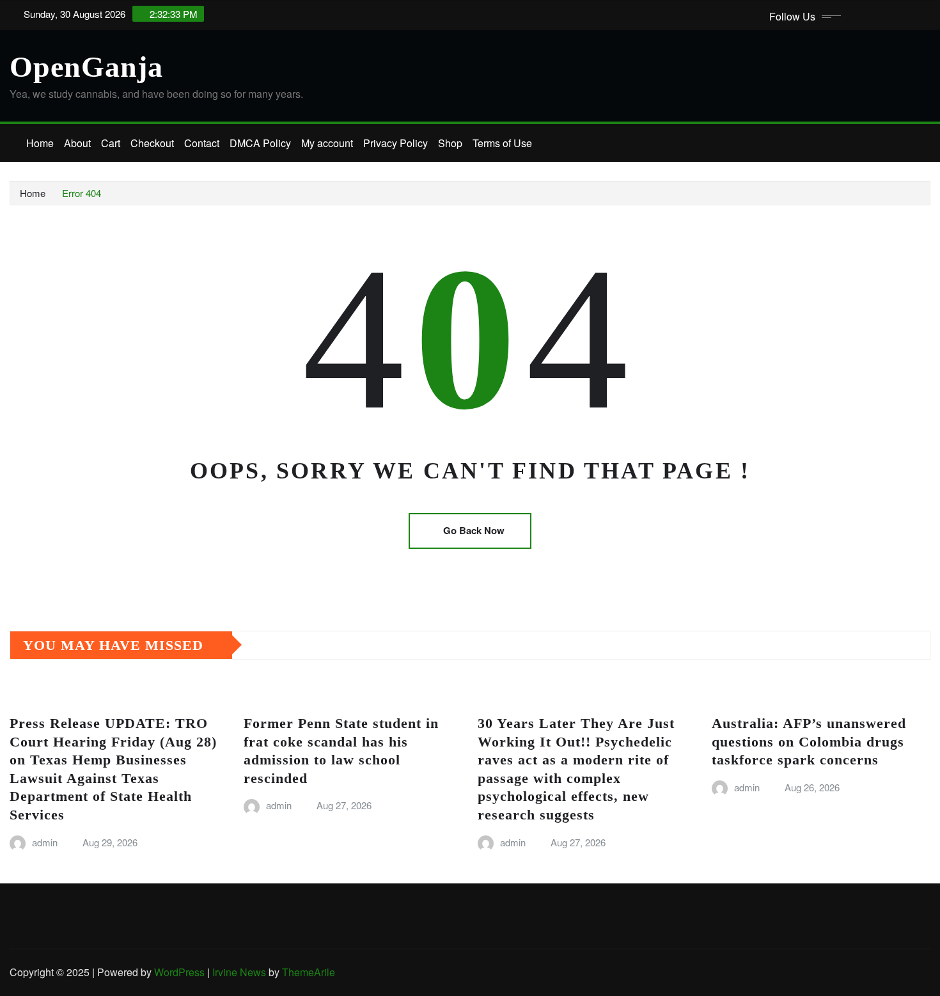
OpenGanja (86, 67)
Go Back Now (474, 530)
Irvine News (239, 972)
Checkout (152, 143)
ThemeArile (308, 972)
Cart (110, 143)
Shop (450, 143)
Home (40, 143)
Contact (201, 143)
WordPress (179, 972)
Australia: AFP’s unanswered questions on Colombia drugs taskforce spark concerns (809, 741)
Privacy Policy (395, 143)
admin (45, 842)
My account (327, 143)
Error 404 (81, 193)
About (77, 143)
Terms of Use (502, 143)
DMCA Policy (260, 143)
